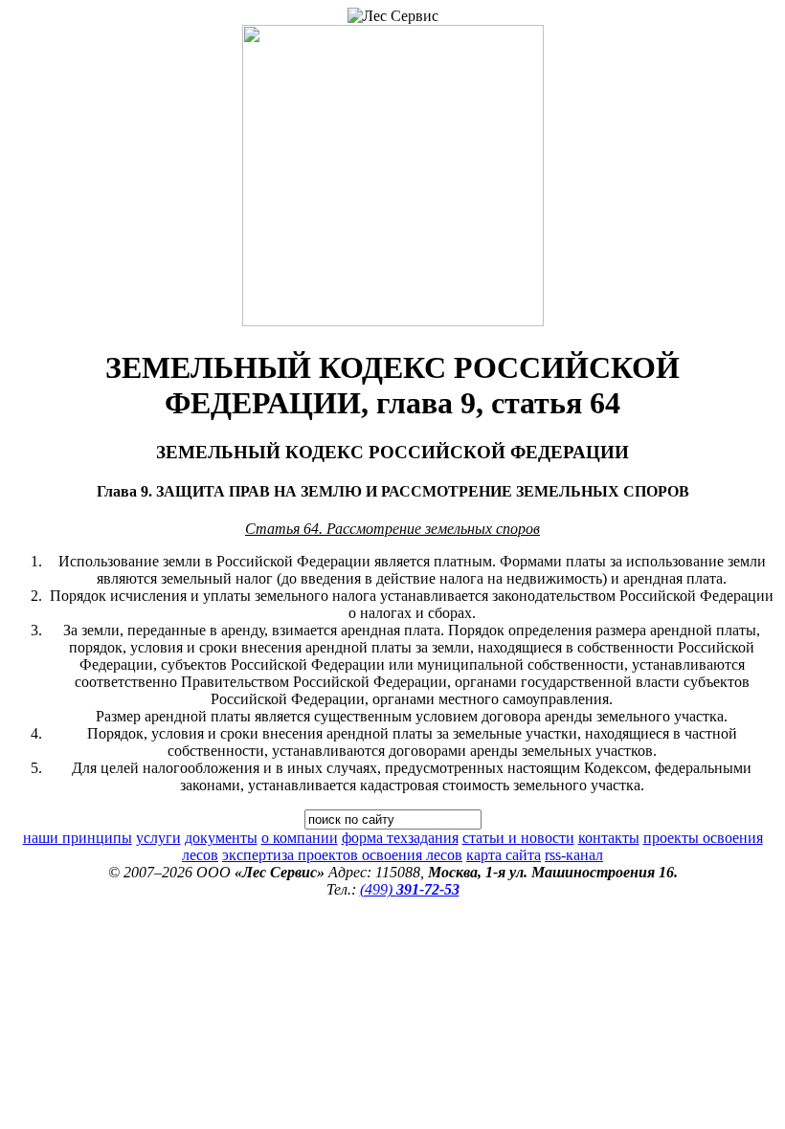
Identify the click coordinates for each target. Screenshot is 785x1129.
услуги (158, 838)
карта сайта (503, 855)
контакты (608, 838)
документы (221, 838)
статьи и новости (518, 838)
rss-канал (574, 855)
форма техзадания (400, 838)
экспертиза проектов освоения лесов (342, 855)
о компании (299, 838)
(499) (410, 889)
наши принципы (77, 838)
